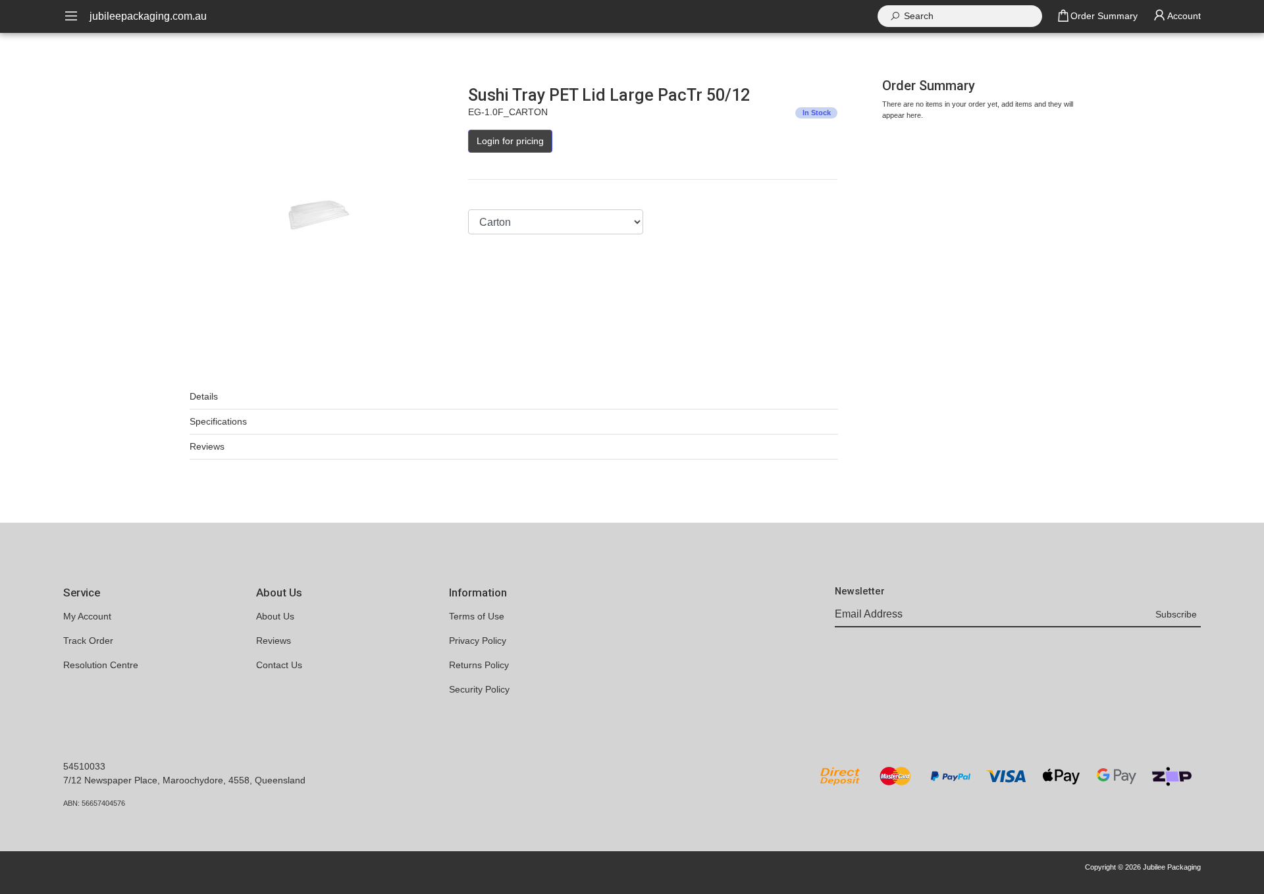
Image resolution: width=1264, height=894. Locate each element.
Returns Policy (479, 665)
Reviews (207, 446)
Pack (478, 197)
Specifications (218, 421)
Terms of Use (476, 616)
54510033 (84, 766)
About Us (275, 616)
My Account (87, 616)
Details (204, 396)
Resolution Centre (100, 665)
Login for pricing (510, 141)
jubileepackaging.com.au (148, 16)
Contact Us (279, 665)
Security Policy (479, 689)
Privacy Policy (477, 640)
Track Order (88, 640)
